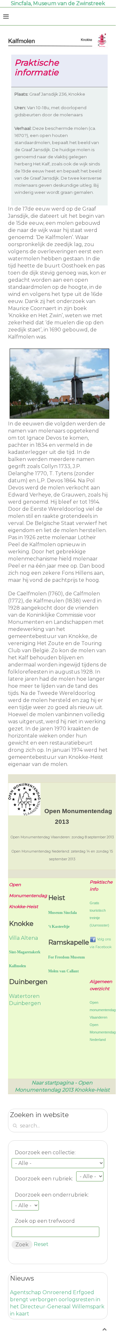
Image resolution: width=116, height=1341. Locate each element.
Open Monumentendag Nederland (103, 1032)
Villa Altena (23, 938)
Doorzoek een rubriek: (44, 1178)
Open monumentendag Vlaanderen (103, 1010)
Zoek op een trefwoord (45, 1221)
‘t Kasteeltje (59, 926)
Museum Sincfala (62, 912)
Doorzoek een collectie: (45, 1152)
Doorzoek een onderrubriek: (52, 1194)
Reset (41, 1244)
